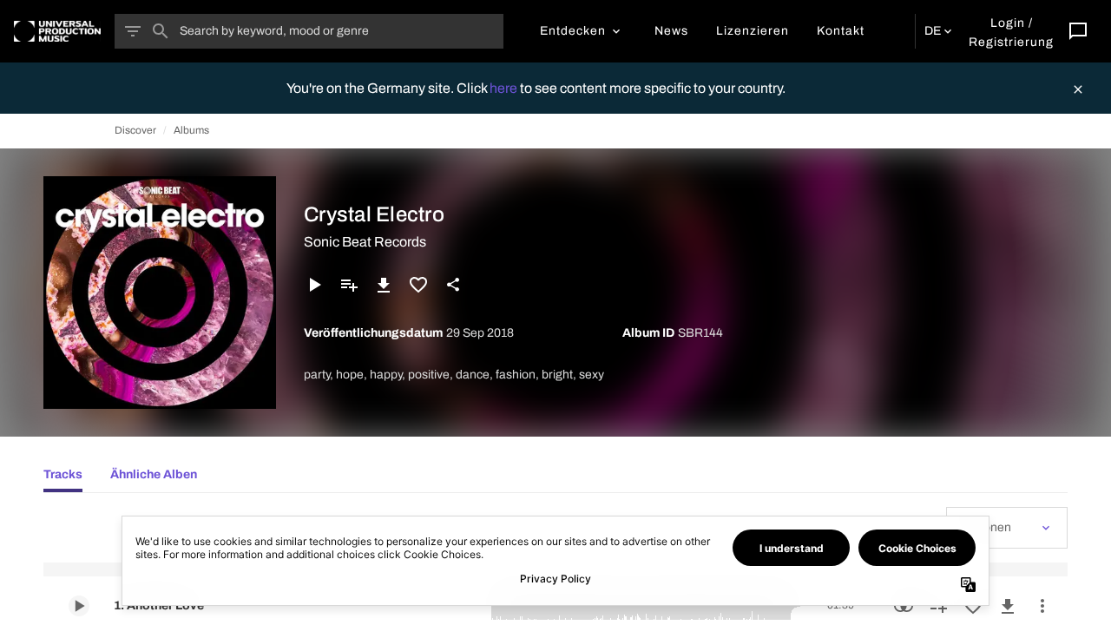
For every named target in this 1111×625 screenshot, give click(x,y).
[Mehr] (1042, 605)
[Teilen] (453, 284)
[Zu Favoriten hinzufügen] (418, 284)
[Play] (314, 284)
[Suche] (160, 31)
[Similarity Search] (903, 605)
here (505, 88)
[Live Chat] (1078, 31)
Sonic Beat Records (365, 241)
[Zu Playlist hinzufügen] (349, 284)
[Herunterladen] (383, 284)
